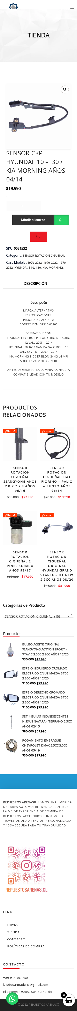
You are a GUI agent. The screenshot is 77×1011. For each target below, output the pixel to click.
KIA (45, 267)
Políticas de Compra (26, 946)
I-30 (38, 267)
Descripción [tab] (35, 283)
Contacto (16, 939)
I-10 (31, 267)
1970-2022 (35, 263)
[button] (65, 89)
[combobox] (38, 614)
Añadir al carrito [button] (20, 495)
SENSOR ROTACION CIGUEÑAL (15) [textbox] (37, 616)
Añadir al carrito (33, 219)
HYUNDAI (20, 267)
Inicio (12, 925)
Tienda (13, 932)
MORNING (56, 267)
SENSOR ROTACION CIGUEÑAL (44, 255)
